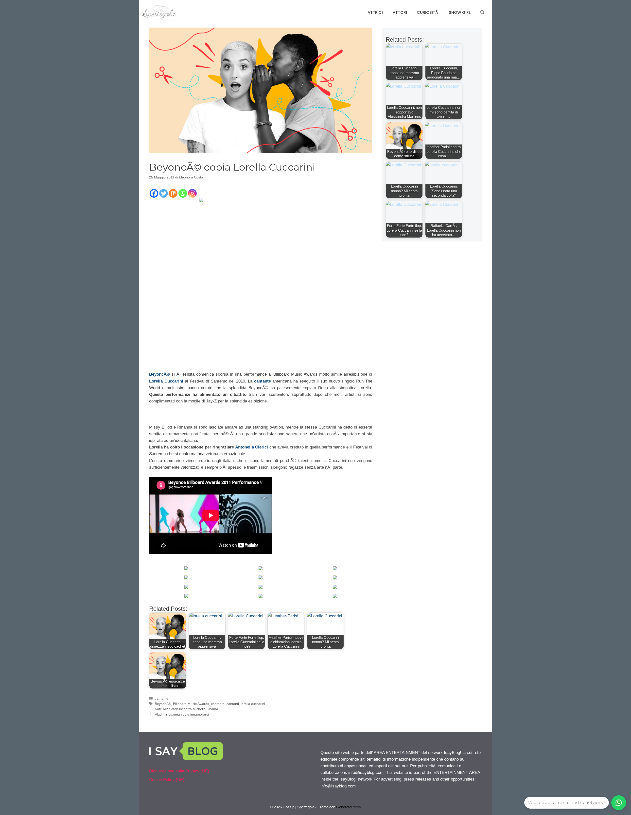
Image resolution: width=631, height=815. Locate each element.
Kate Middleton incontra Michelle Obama (186, 709)
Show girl (460, 12)
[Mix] (173, 193)
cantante (262, 381)
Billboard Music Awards (191, 704)
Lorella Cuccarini (166, 381)
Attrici (375, 12)
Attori (400, 12)
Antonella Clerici (251, 447)
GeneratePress (348, 807)
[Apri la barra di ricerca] (482, 12)
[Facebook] (154, 193)
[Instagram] (192, 193)
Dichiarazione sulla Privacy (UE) (179, 771)
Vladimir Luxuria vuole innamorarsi (182, 714)
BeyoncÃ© (159, 374)
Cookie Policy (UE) (166, 779)
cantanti (233, 704)
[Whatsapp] (182, 193)
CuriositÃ (428, 12)
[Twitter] (163, 193)
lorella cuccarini (253, 704)
